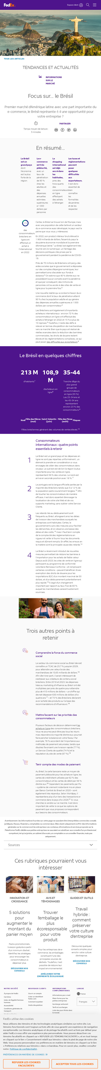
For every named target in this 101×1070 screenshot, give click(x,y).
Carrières (7, 997)
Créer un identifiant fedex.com (35, 998)
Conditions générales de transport (13, 1010)
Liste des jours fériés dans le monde (62, 1011)
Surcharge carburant (60, 1004)
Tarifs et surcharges (59, 1007)
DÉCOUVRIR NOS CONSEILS (19, 969)
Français (83, 1001)
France (83, 994)
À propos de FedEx (11, 993)
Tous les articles (14, 59)
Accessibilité (8, 1006)
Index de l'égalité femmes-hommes (14, 1001)
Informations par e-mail (61, 995)
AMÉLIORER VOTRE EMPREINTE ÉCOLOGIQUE (50, 975)
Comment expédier (35, 1002)
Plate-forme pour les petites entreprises (60, 999)
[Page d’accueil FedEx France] (12, 5)
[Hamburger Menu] (94, 3)
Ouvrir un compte (35, 993)
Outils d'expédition (35, 1005)
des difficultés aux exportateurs (62, 341)
